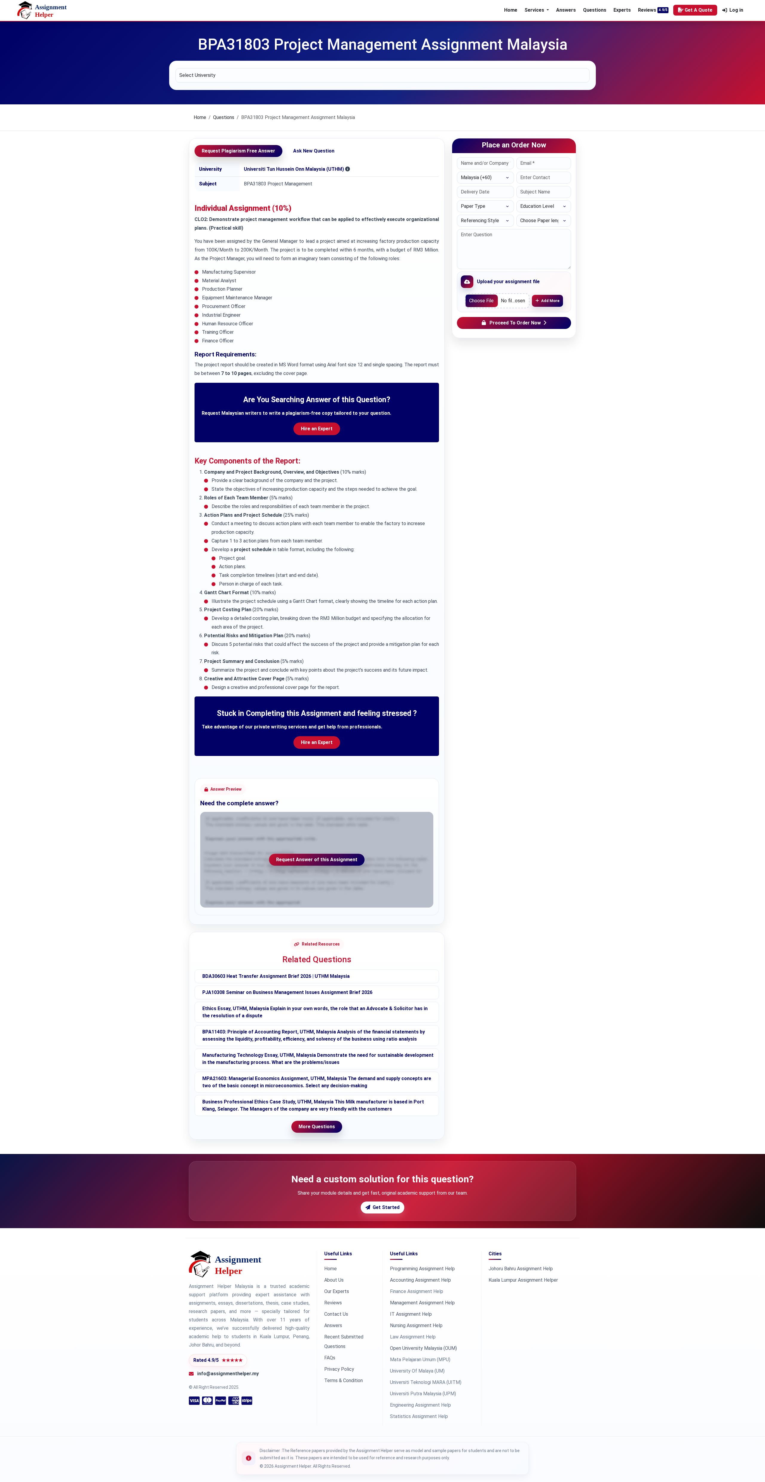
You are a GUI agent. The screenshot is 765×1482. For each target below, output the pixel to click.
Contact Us (336, 1314)
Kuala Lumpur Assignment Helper (523, 1280)
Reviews (647, 10)
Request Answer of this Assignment (316, 859)
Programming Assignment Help (422, 1268)
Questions (594, 10)
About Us (334, 1280)
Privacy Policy (339, 1369)
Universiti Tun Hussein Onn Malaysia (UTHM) (294, 169)
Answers (566, 10)
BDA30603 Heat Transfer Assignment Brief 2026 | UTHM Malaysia (276, 976)
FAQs (329, 1358)
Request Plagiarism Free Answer (238, 151)
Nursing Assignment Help (416, 1325)
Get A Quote (698, 10)
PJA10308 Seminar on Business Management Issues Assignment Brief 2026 (287, 992)
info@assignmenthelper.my (228, 1373)
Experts (622, 10)
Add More (550, 300)
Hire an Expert (317, 429)
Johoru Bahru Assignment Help (521, 1268)
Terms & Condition (343, 1380)
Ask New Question (313, 151)
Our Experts (336, 1291)
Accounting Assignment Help (420, 1280)
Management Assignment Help (422, 1303)
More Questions (317, 1126)
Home (510, 10)
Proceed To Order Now (515, 323)
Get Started (386, 1207)
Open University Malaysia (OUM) (423, 1348)
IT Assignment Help (411, 1314)
